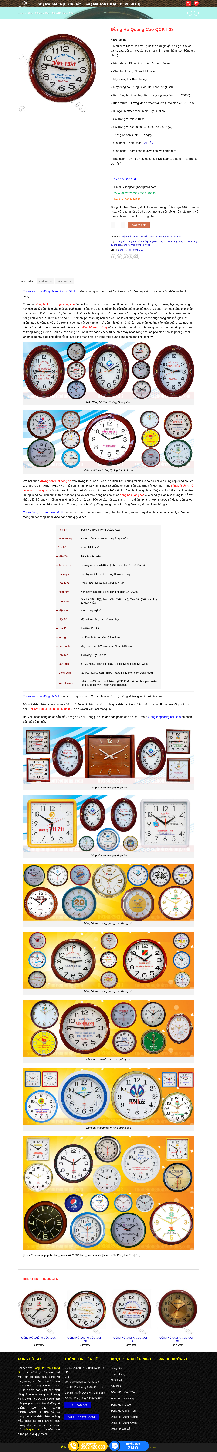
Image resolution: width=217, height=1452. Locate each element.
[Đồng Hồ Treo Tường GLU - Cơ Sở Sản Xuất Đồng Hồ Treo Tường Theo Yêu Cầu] (24, 3)
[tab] (27, 281)
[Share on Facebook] (113, 256)
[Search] (188, 3)
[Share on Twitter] (119, 256)
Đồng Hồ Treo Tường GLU (130, 249)
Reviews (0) (45, 281)
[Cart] (196, 3)
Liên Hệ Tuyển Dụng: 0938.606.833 (84, 1392)
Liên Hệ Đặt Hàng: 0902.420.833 (83, 1387)
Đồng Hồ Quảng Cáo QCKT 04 (131, 1339)
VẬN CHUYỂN (65, 281)
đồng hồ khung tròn (126, 241)
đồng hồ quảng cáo (147, 241)
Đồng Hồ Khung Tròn (63, 13)
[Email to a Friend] (125, 256)
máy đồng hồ (148, 512)
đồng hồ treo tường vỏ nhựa (136, 245)
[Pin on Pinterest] (131, 256)
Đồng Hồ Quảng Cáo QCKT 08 (39, 1339)
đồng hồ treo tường (167, 241)
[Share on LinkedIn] (136, 256)
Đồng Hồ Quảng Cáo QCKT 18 (85, 1339)
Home (21, 13)
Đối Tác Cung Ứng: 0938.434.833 (83, 1398)
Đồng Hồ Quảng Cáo (38, 13)
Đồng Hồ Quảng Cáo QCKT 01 (177, 1339)
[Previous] (18, 1318)
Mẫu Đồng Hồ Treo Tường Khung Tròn (162, 236)
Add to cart (138, 225)
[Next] (199, 1318)
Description (27, 281)
